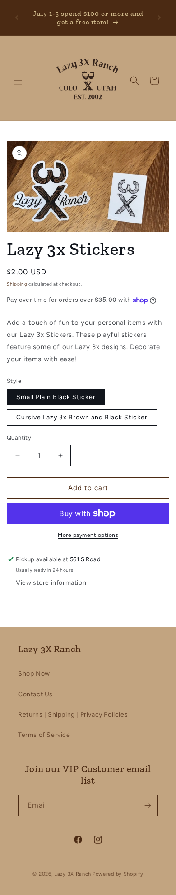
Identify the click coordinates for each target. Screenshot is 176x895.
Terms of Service (44, 735)
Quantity (19, 437)
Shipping (17, 284)
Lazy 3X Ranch (72, 874)
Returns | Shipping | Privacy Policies (73, 714)
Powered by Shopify (118, 874)
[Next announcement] (159, 17)
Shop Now (34, 673)
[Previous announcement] (17, 17)
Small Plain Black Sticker (56, 397)
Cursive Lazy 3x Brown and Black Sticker (82, 417)
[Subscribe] (147, 805)
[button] (18, 81)
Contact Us (35, 694)
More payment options (88, 535)
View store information (51, 582)
